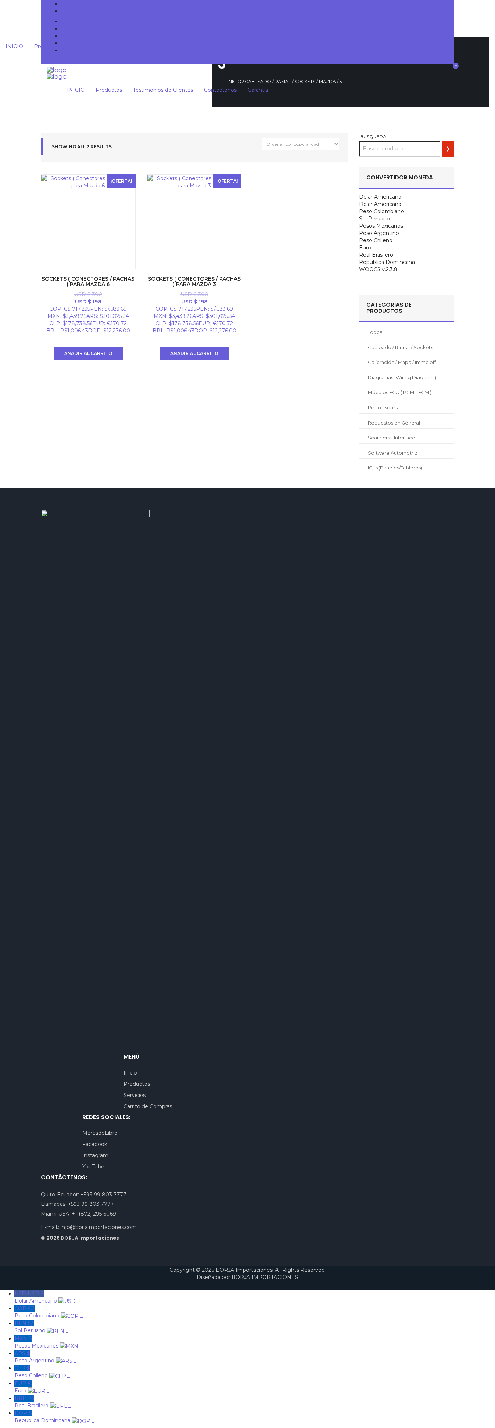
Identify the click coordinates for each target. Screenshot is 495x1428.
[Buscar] (448, 148)
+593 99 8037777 (88, 3)
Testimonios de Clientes (91, 36)
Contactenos (77, 43)
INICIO (70, 21)
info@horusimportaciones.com (105, 11)
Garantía (71, 50)
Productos (74, 28)
